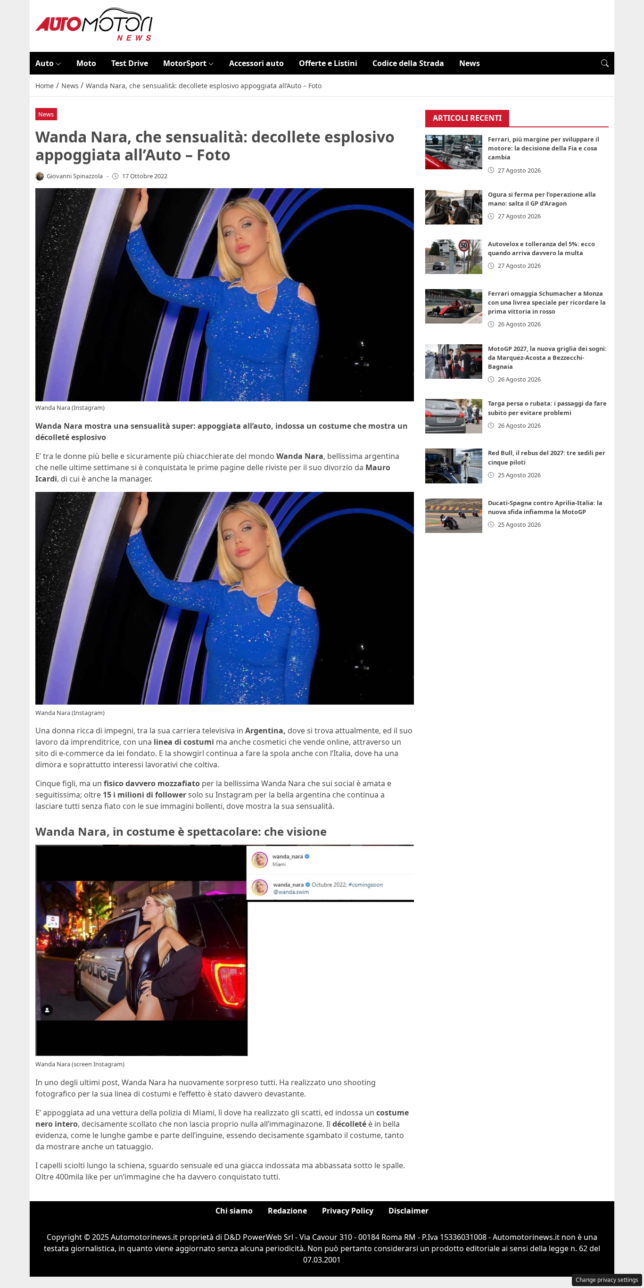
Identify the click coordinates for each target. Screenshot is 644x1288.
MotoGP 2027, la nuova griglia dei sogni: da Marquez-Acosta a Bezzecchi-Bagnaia (547, 357)
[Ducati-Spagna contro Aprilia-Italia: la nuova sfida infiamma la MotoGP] (454, 516)
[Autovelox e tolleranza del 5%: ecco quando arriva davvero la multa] (454, 257)
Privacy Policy (347, 1210)
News (469, 63)
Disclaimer (408, 1210)
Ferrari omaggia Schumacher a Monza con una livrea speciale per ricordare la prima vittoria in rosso (547, 302)
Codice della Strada (408, 63)
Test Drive (129, 63)
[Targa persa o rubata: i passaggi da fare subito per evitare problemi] (454, 416)
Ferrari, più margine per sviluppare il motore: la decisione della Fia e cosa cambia (543, 148)
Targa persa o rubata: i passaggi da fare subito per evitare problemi (547, 408)
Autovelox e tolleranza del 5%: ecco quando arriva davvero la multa (541, 248)
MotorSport (184, 63)
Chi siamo (234, 1210)
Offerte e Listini (328, 63)
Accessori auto (256, 63)
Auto (44, 63)
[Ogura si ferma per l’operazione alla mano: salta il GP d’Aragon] (454, 207)
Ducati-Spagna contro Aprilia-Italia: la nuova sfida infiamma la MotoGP (545, 507)
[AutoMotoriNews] (94, 25)
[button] (605, 63)
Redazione (287, 1210)
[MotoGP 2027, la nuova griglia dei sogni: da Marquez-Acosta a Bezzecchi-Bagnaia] (454, 361)
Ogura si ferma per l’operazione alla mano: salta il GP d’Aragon (542, 199)
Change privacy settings (607, 1280)
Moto (86, 63)
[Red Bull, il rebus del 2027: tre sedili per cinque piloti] (454, 466)
